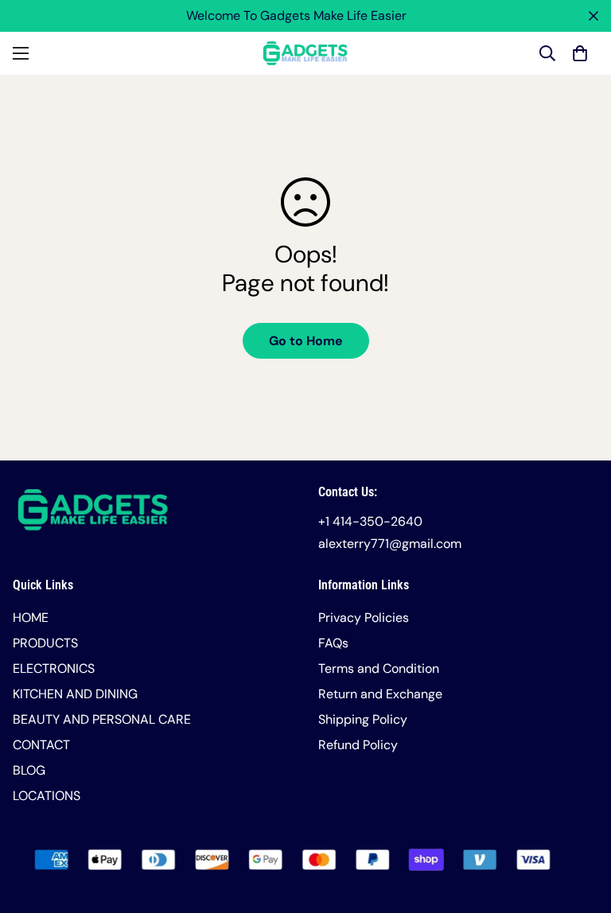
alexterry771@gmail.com (389, 543)
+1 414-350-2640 (370, 521)
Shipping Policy (362, 719)
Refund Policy (358, 744)
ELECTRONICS (54, 668)
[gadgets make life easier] (305, 53)
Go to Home (306, 340)
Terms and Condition (378, 668)
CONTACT (41, 744)
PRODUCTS (45, 643)
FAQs (333, 643)
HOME (31, 617)
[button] (580, 53)
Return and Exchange (380, 694)
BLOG (29, 770)
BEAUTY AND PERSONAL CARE (102, 719)
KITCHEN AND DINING (75, 694)
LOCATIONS (46, 795)
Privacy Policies (363, 617)
